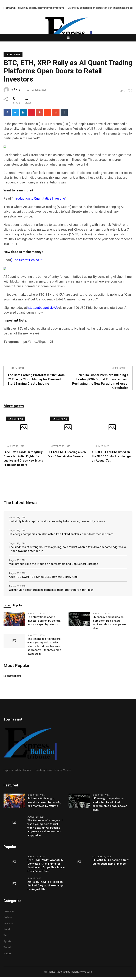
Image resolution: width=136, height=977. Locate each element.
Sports (7, 941)
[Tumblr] (64, 112)
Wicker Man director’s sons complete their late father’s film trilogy (51, 590)
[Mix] (56, 112)
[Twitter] (15, 112)
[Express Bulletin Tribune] (68, 32)
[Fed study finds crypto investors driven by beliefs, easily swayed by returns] (14, 619)
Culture (8, 917)
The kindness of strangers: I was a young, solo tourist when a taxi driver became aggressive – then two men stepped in (68, 549)
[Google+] (39, 112)
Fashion (8, 923)
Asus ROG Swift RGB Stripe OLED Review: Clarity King (43, 577)
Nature (8, 953)
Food (7, 929)
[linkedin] (23, 112)
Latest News (13, 54)
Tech (6, 935)
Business (9, 911)
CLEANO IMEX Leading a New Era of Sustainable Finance (67, 454)
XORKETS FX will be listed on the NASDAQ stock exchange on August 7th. (111, 456)
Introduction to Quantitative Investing (39, 198)
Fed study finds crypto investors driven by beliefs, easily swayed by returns (57, 521)
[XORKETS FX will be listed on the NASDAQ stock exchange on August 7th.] (112, 428)
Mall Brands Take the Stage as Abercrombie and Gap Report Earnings (53, 564)
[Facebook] (7, 112)
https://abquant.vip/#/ (42, 307)
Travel (7, 947)
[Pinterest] (31, 112)
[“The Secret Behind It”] (27, 260)
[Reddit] (47, 112)
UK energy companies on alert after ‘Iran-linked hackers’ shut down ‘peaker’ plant (61, 534)
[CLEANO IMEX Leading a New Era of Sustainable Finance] (68, 428)
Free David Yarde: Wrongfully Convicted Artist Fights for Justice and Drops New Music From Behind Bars (23, 458)
